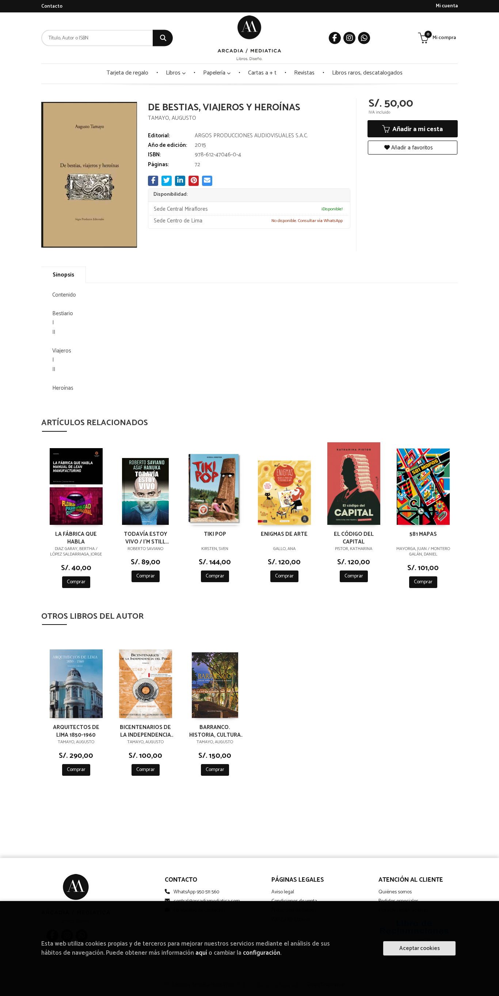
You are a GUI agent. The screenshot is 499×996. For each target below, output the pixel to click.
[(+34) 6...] (364, 38)
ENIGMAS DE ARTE (284, 534)
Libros (174, 73)
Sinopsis (63, 274)
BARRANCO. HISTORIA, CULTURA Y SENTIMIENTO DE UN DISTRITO (215, 731)
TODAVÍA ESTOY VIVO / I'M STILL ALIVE (145, 537)
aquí (201, 953)
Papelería (215, 73)
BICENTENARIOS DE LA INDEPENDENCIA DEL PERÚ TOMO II (145, 731)
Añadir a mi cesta (417, 129)
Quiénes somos (395, 892)
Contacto (51, 6)
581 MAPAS (423, 534)
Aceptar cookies (419, 948)
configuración (261, 953)
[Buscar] (163, 38)
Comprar (76, 582)
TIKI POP (215, 534)
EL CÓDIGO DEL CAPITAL (354, 537)
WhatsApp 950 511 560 (196, 892)
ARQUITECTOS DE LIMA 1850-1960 (76, 731)
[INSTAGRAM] (349, 38)
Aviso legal (282, 892)
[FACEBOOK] (335, 38)
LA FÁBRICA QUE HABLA (76, 537)
